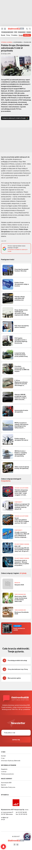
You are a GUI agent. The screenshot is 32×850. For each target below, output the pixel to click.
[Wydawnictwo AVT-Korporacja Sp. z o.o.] (16, 802)
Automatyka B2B (6, 782)
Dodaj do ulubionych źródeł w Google (14, 118)
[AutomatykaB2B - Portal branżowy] (16, 840)
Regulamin (4, 769)
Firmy (8, 35)
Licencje (3, 771)
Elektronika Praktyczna (8, 787)
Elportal (3, 785)
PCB (15, 32)
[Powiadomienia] (3, 846)
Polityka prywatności (7, 774)
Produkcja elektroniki (7, 32)
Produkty (14, 35)
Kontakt (3, 756)
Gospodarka (23, 35)
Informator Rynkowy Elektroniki (10, 760)
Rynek (3, 35)
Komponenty (21, 32)
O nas (3, 758)
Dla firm (27, 35)
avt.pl (3, 819)
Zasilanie (29, 32)
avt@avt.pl (4, 817)
